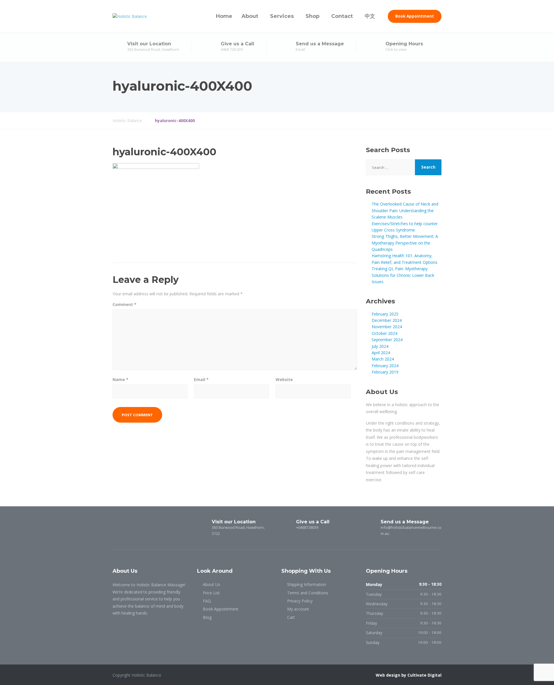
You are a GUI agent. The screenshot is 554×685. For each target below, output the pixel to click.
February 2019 (385, 372)
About (250, 16)
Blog (207, 617)
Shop (312, 16)
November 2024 (387, 326)
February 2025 (385, 314)
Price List (211, 593)
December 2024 (387, 320)
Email (201, 379)
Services (282, 16)
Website (284, 379)
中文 (370, 16)
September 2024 (387, 339)
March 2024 (383, 359)
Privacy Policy (299, 601)
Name (120, 379)
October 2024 (384, 333)
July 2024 (380, 346)
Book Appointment (414, 16)
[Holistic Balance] (130, 16)
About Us (211, 584)
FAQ (207, 601)
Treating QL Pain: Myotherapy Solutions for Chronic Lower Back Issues (403, 275)
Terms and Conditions (307, 593)
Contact (342, 16)
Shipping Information (306, 584)
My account (298, 609)
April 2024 (381, 352)
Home (224, 16)
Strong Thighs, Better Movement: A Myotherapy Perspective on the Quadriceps (405, 243)
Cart (291, 617)
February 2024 (385, 365)
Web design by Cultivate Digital (408, 675)
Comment (124, 304)
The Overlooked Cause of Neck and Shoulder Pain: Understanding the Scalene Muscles (405, 210)
